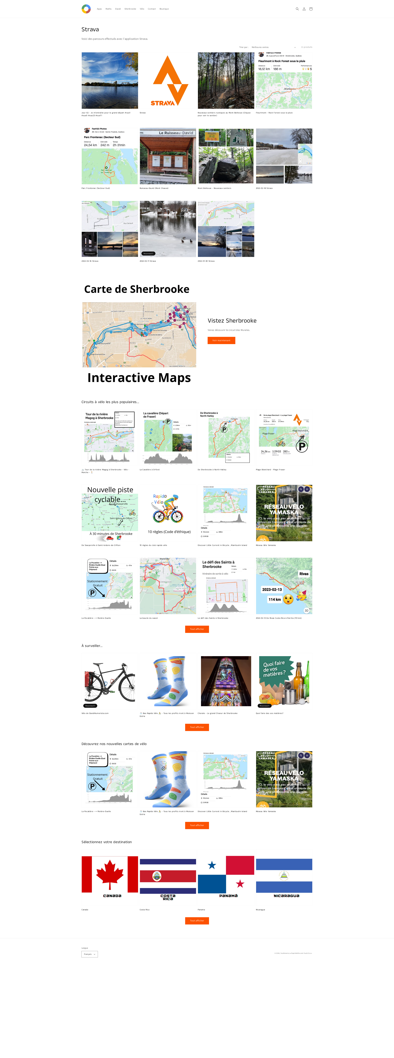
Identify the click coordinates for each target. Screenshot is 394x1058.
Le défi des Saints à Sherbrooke (213, 618)
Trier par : (243, 47)
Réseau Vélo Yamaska (266, 545)
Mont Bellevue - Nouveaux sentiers (214, 188)
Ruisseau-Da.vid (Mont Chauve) (154, 188)
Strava (143, 113)
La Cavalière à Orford (150, 469)
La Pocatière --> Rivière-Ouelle (96, 618)
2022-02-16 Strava (90, 261)
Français (87, 954)
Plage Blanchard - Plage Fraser (270, 469)
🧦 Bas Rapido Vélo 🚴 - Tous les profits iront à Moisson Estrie (167, 715)
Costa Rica (144, 909)
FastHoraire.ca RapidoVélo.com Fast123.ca (296, 953)
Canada (85, 909)
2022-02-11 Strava (148, 261)
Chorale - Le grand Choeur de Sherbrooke (217, 713)
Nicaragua (260, 909)
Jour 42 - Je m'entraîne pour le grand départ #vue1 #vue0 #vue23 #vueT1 (106, 114)
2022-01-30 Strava (206, 261)
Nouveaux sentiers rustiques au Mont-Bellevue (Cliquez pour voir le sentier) (224, 114)
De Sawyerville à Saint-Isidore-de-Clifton (101, 545)
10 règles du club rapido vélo (153, 545)
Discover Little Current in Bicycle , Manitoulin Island (222, 545)
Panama (201, 909)
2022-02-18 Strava (264, 188)
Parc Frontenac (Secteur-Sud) (96, 188)
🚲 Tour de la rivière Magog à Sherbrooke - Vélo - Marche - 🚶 (105, 471)
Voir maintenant (221, 340)
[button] (297, 9)
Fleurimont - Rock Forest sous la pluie (274, 113)
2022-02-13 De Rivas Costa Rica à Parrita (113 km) (279, 618)
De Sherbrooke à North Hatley (212, 469)
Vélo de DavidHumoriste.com (95, 713)
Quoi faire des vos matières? (269, 713)
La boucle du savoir (149, 618)
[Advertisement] (92, 1012)
